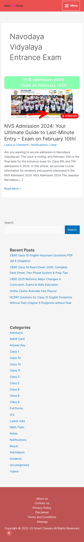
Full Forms (16, 408)
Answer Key (17, 345)
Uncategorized (19, 465)
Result (14, 446)
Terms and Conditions (42, 517)
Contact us (42, 503)
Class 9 (15, 402)
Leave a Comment (16, 144)
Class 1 (14, 351)
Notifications (39, 144)
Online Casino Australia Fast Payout (33, 291)
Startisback (17, 452)
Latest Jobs (17, 421)
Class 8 (14, 395)
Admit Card (17, 339)
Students (16, 458)
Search (9, 222)
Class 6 (15, 389)
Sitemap (42, 521)
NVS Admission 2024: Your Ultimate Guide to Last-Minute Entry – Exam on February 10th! (40, 132)
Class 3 (15, 376)
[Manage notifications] (9, 533)
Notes (14, 433)
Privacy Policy (42, 507)
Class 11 (15, 370)
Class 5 (14, 383)
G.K (12, 414)
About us (42, 498)
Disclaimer (42, 512)
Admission (16, 332)
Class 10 (15, 358)
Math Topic (17, 427)
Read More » (12, 188)
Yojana (14, 471)
